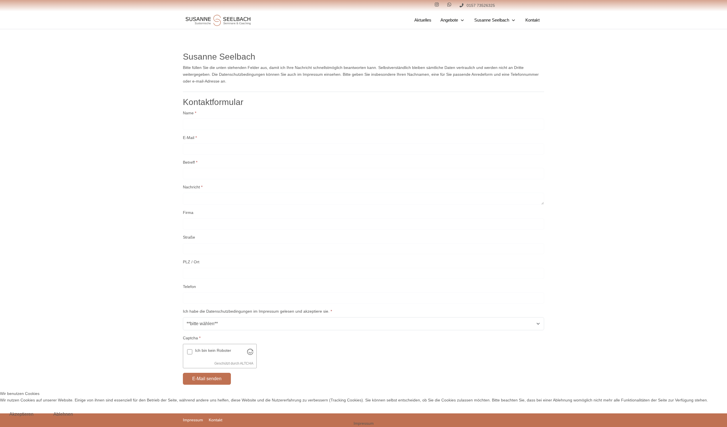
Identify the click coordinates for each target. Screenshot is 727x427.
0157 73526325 (481, 5)
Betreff (190, 162)
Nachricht (192, 187)
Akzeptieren (21, 414)
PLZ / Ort (191, 262)
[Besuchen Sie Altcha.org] (250, 351)
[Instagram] (437, 4)
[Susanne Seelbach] (218, 20)
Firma (188, 212)
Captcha (191, 338)
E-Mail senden (207, 378)
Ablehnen (63, 414)
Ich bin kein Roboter (213, 350)
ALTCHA (246, 363)
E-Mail (190, 137)
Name (189, 113)
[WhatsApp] (449, 4)
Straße (189, 237)
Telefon (189, 286)
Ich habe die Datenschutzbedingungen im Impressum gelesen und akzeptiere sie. (257, 311)
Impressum (364, 423)
